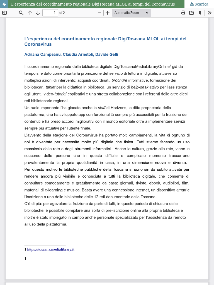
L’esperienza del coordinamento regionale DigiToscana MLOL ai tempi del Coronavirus (93, 4)
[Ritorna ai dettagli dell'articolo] (4, 4)
